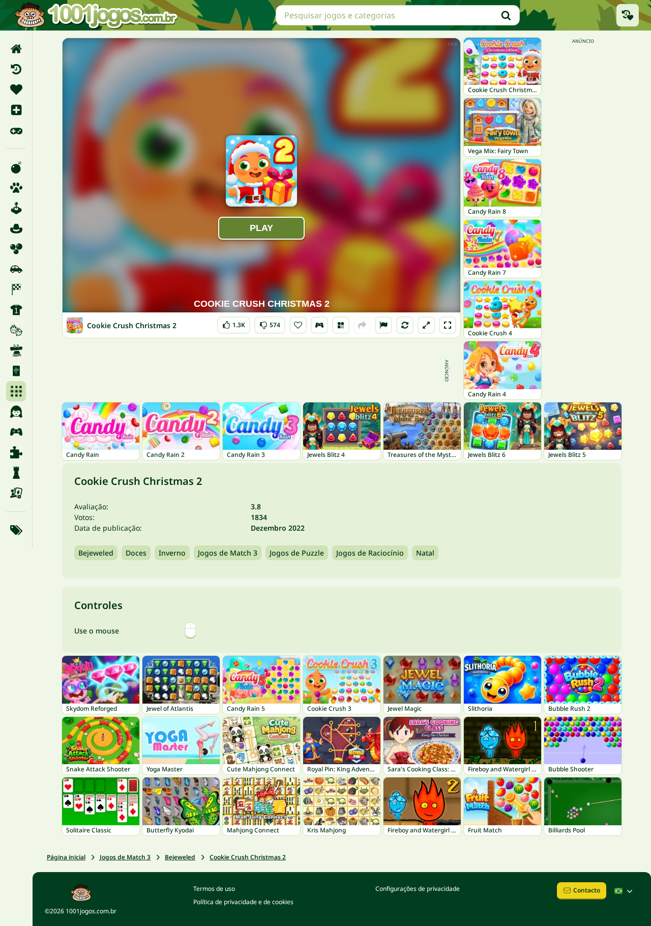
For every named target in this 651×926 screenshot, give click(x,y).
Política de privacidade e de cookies (243, 902)
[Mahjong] (16, 371)
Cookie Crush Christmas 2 (248, 857)
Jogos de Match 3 (227, 553)
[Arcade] (16, 208)
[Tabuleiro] (16, 493)
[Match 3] (16, 391)
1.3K (234, 322)
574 (269, 322)
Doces (136, 553)
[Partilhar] (362, 325)
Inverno (172, 553)
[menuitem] (16, 49)
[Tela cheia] (447, 325)
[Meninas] (16, 411)
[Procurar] (506, 15)
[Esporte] (16, 310)
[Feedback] (383, 325)
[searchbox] (398, 15)
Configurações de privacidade (417, 888)
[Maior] (426, 325)
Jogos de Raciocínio (370, 553)
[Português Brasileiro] (624, 891)
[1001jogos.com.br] (95, 15)
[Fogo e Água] (16, 330)
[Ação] (16, 167)
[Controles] (319, 325)
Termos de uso (214, 888)
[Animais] (16, 188)
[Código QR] (340, 325)
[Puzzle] (16, 452)
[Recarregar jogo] (404, 325)
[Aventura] (16, 228)
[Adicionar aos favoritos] (298, 325)
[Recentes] (16, 69)
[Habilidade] (16, 350)
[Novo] (16, 110)
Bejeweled (95, 553)
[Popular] (16, 130)
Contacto (586, 890)
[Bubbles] (16, 249)
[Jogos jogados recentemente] (627, 15)
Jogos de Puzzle (297, 553)
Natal (425, 553)
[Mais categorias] (16, 530)
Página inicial (66, 857)
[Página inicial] (16, 49)
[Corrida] (16, 289)
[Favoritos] (16, 89)
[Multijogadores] (16, 432)
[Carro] (16, 269)
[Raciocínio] (16, 472)
